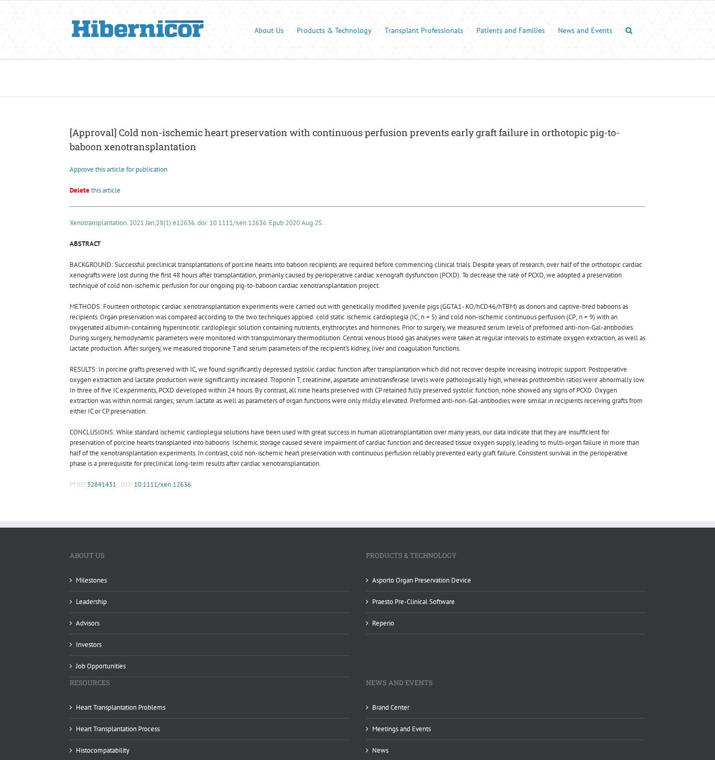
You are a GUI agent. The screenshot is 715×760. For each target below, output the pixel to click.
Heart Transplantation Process (118, 728)
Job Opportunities (101, 666)
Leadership (91, 601)
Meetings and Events (401, 728)
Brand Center (390, 707)
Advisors (87, 623)
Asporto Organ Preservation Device (421, 580)
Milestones (91, 580)
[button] (628, 30)
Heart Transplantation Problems (120, 707)
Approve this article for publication (118, 169)
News (380, 750)
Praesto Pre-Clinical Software (413, 601)
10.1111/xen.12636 (162, 484)
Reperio (383, 623)
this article (95, 190)
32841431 (101, 484)
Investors (89, 644)
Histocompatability (102, 750)
